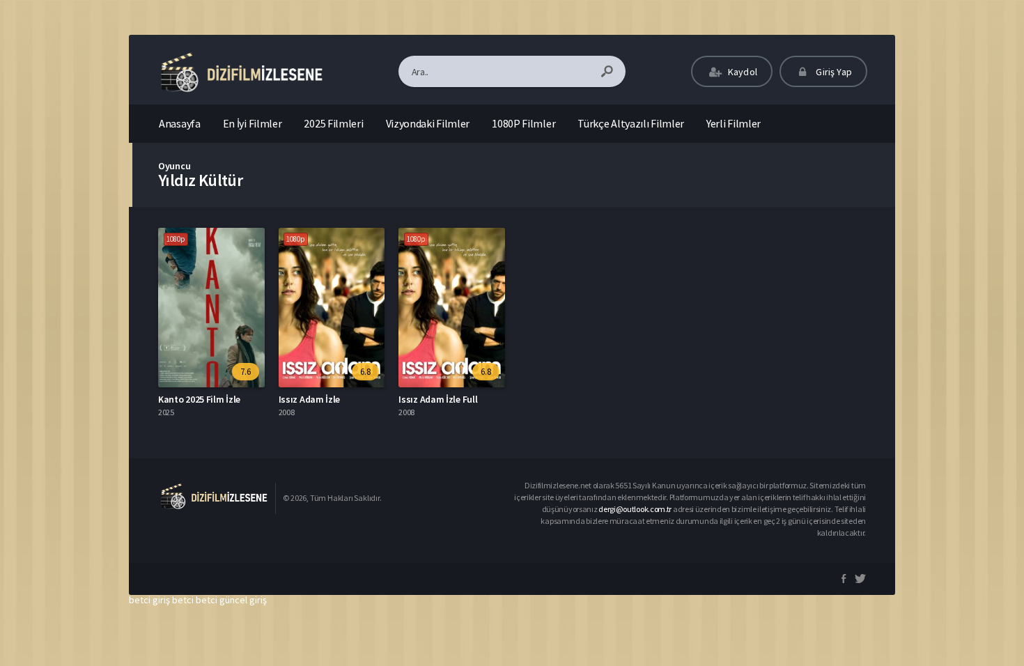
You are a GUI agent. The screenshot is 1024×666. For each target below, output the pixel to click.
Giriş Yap (833, 71)
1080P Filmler (523, 123)
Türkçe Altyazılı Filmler (630, 123)
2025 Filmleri (333, 123)
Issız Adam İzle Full (437, 399)
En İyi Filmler (252, 123)
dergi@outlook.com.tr (635, 509)
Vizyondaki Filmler (428, 123)
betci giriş (149, 600)
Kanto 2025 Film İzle (199, 399)
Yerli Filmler (733, 123)
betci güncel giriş (231, 600)
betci (183, 600)
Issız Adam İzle (310, 399)
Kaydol (741, 71)
